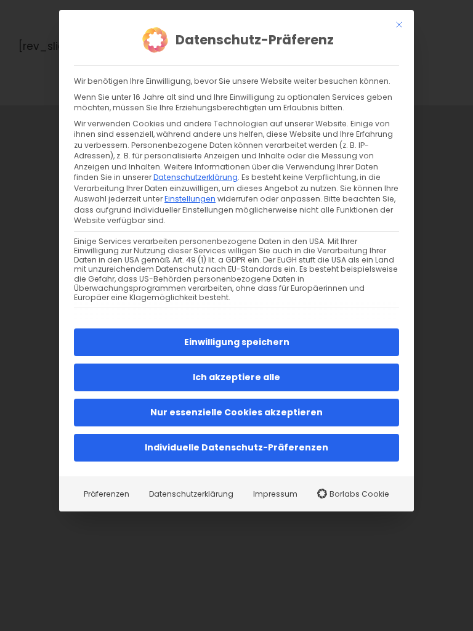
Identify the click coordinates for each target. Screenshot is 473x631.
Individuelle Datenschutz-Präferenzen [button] (236, 447)
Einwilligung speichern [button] (236, 342)
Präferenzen (106, 494)
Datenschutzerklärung (195, 177)
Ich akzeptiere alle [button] (236, 377)
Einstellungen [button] (190, 198)
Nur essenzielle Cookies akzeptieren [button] (236, 412)
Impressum (275, 494)
